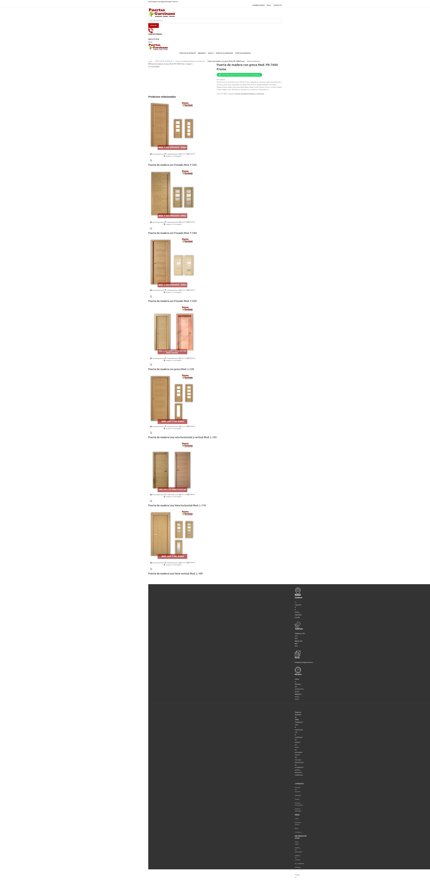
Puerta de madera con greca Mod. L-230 (171, 369)
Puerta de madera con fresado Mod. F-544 (172, 233)
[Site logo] (162, 13)
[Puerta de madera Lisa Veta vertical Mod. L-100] (172, 538)
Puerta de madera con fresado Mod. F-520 (172, 301)
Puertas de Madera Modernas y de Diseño (190, 61)
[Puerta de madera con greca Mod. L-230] (172, 333)
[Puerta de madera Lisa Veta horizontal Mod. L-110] (172, 469)
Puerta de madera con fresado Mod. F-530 (172, 164)
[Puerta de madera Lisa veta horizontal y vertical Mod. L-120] (172, 401)
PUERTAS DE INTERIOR (164, 61)
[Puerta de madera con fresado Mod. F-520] (172, 265)
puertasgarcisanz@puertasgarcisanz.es (163, 1)
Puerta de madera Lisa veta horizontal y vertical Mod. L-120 (182, 437)
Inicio (150, 61)
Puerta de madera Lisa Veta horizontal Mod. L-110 (177, 505)
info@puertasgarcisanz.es (304, 662)
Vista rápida (151, 160)
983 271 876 (153, 39)
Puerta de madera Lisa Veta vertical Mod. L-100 (175, 573)
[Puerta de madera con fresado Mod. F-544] (172, 197)
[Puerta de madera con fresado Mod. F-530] (172, 129)
